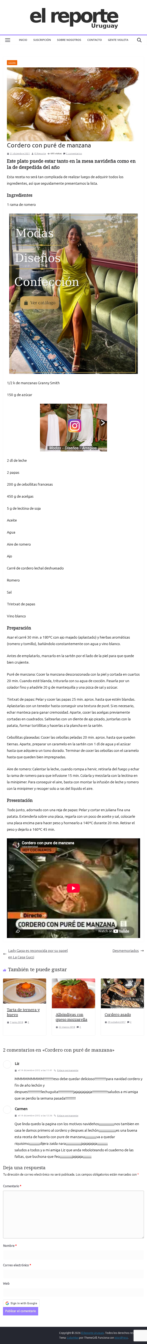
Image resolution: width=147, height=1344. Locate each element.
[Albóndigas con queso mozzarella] (73, 981)
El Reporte (40, 153)
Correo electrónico (17, 1265)
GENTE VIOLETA (118, 40)
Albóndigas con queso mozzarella (71, 1017)
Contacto (94, 40)
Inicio (23, 40)
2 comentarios (74, 153)
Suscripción (42, 40)
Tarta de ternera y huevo (23, 1012)
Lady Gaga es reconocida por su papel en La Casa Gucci (38, 954)
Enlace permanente (67, 1070)
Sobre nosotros (69, 40)
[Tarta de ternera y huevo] (24, 981)
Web (6, 1283)
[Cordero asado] (122, 981)
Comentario (12, 1186)
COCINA (12, 62)
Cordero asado (118, 1014)
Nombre (10, 1246)
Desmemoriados (126, 951)
